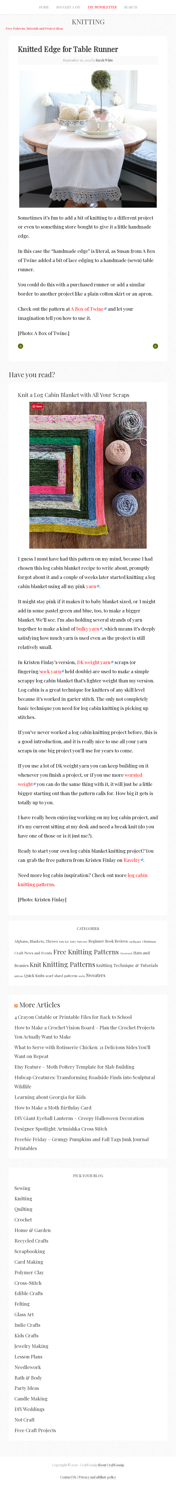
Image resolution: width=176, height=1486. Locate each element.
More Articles (39, 1004)
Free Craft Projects (35, 1430)
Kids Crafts (26, 1335)
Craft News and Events (33, 952)
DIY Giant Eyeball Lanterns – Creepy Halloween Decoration (79, 1118)
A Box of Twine (87, 308)
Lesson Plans (28, 1356)
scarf (49, 975)
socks (82, 976)
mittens (18, 976)
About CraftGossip (110, 1465)
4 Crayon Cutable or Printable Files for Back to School (73, 1017)
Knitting (88, 21)
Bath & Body (28, 1377)
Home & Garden (32, 1230)
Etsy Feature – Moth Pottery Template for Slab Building (74, 1066)
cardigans (135, 941)
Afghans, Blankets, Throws (36, 941)
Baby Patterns (78, 941)
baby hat (64, 941)
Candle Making (30, 1398)
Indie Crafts (27, 1324)
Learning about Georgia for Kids (50, 1097)
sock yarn (50, 671)
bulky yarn (87, 628)
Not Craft (24, 1419)
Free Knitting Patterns (86, 951)
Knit (35, 964)
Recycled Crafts (31, 1240)
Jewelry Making (31, 1346)
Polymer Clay (29, 1272)
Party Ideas (26, 1388)
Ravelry (132, 860)
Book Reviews (116, 941)
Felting (22, 1303)
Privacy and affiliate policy (97, 1477)
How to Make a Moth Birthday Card (52, 1107)
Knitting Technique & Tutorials (127, 965)
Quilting (23, 1209)
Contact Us (68, 1477)
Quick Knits (34, 975)
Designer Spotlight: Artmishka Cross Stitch (60, 1128)
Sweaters (95, 975)
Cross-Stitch (27, 1282)
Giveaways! (126, 953)
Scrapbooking (29, 1251)
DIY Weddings (29, 1409)
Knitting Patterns (68, 964)
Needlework (27, 1367)
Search (130, 7)
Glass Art (24, 1314)
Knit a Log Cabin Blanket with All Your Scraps (73, 394)
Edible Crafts (28, 1293)
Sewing (22, 1188)
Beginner (96, 941)
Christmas (149, 941)
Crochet (23, 1219)
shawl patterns (65, 975)
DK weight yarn (93, 662)
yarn (91, 586)
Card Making (28, 1261)
